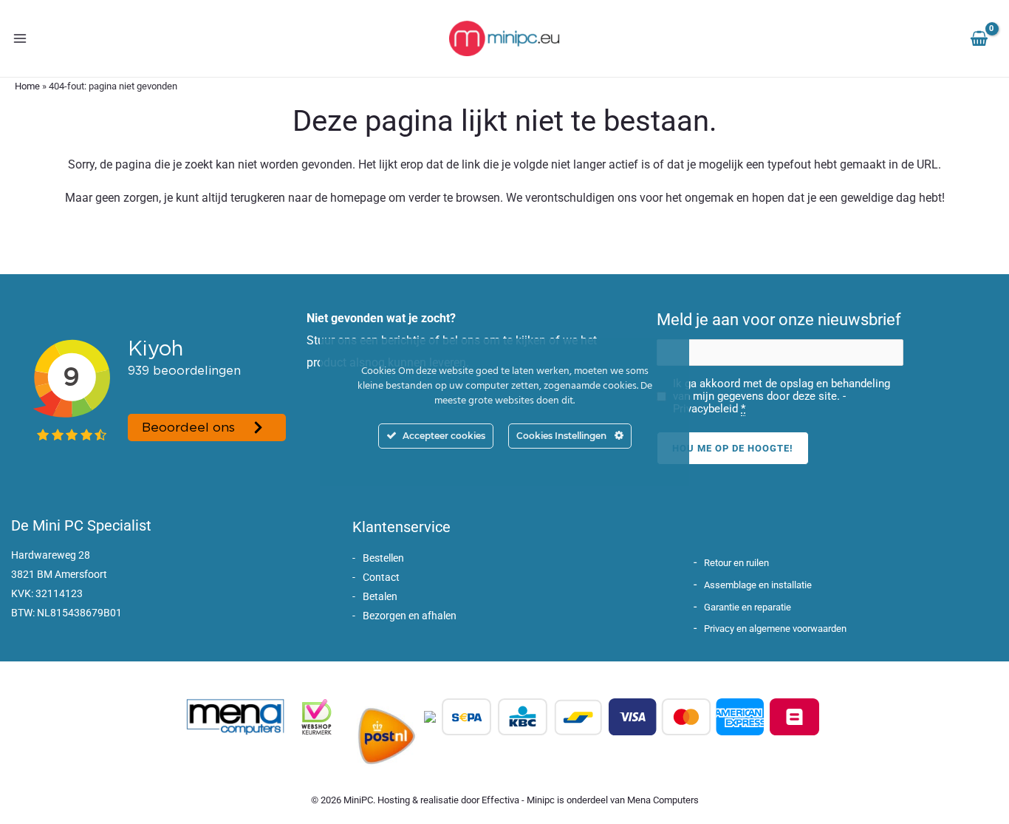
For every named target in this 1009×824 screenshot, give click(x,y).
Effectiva (500, 800)
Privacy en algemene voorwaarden (775, 628)
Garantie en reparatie (747, 607)
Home (27, 86)
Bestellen (383, 558)
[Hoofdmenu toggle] (20, 38)
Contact (381, 577)
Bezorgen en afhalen (409, 616)
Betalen (380, 596)
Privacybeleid (705, 408)
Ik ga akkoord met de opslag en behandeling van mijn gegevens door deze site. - (781, 396)
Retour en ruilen (736, 562)
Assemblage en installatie (758, 584)
